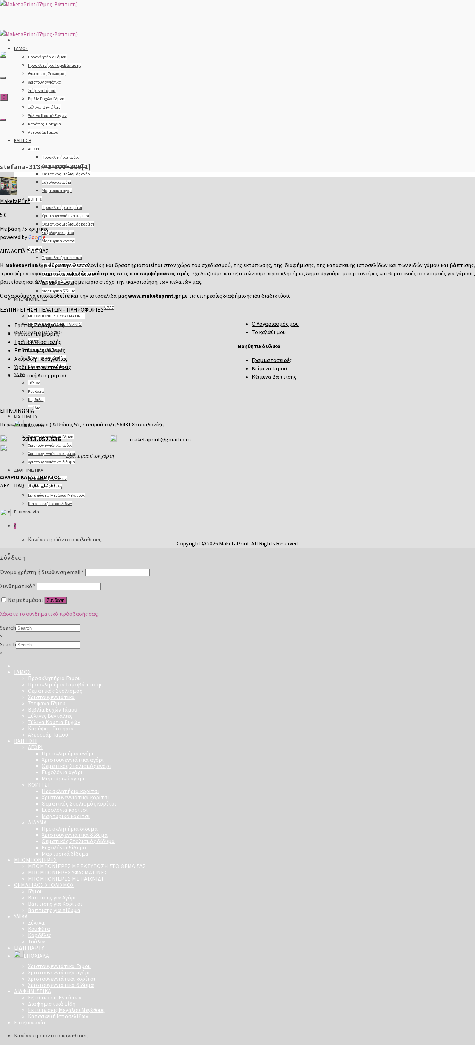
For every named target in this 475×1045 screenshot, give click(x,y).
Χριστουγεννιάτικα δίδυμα (51, 461)
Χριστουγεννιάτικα (51, 696)
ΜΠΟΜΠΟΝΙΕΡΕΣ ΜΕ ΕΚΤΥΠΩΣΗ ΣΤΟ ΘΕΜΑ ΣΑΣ (87, 866)
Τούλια (34, 407)
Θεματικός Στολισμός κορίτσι (68, 224)
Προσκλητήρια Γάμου (54, 678)
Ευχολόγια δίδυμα (64, 847)
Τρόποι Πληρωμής (36, 333)
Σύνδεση (55, 600)
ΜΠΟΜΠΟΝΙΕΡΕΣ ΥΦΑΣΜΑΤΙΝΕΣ (56, 316)
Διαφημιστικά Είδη (51, 1003)
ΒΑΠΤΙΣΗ (25, 740)
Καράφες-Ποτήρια (51, 728)
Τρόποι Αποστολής (37, 341)
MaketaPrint (15, 200)
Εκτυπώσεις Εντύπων (55, 997)
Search (8, 627)
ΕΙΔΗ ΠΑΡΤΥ (26, 416)
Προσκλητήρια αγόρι (60, 157)
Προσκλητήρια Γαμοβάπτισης (65, 684)
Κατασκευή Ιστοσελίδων (50, 503)
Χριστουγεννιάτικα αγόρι (50, 445)
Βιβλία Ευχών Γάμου (53, 709)
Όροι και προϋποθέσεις (42, 366)
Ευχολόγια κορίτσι (58, 232)
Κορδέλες (36, 399)
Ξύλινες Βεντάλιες (50, 715)
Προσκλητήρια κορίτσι (62, 207)
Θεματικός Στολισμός (55, 690)
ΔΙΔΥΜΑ (37, 822)
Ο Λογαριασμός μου (275, 323)
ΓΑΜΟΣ (21, 48)
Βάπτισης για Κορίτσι (55, 903)
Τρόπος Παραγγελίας (39, 325)
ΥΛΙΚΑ (21, 916)
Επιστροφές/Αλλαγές (39, 350)
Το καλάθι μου (269, 332)
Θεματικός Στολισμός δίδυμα (78, 841)
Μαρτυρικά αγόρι (57, 190)
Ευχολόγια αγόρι (56, 182)
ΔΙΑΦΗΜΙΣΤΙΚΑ (28, 470)
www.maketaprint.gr (154, 295)
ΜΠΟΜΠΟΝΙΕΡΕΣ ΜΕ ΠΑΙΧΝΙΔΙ (65, 878)
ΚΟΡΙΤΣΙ (35, 199)
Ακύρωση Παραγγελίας (40, 358)
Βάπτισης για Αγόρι (52, 897)
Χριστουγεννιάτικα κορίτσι (65, 215)
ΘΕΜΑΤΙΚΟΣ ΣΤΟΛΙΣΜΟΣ (44, 884)
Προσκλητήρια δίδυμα (62, 257)
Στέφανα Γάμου (47, 703)
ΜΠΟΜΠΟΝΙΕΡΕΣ (35, 859)
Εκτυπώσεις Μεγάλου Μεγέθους (56, 495)
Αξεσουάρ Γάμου (48, 734)
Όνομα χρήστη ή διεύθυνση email (42, 571)
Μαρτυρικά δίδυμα (58, 290)
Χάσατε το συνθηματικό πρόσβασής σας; (49, 613)
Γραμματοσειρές (272, 359)
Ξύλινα (34, 382)
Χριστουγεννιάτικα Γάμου (59, 966)
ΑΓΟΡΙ (35, 747)
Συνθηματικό (17, 585)
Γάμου (35, 891)
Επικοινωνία (26, 512)
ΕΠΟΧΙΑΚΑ (36, 955)
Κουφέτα (36, 391)
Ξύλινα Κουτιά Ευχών (54, 721)
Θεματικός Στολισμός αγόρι (66, 173)
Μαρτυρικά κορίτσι (58, 240)
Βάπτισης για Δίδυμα (54, 909)
